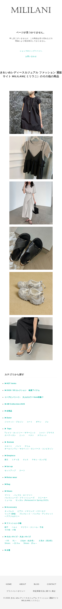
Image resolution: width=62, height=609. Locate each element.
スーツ (22, 470)
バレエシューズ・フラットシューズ (20, 498)
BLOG (36, 584)
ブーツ (7, 495)
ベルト (14, 527)
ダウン (39, 422)
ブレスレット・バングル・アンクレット (36, 514)
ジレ (47, 422)
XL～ (15, 541)
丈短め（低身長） (27, 541)
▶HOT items (10, 383)
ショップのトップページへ (31, 51)
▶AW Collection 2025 (15, 404)
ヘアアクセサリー (12, 516)
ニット (22, 435)
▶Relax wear (11, 477)
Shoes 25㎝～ (30, 543)
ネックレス (9, 511)
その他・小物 (10, 530)
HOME (9, 584)
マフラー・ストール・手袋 (32, 527)
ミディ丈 (15, 460)
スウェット (42, 435)
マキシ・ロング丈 (39, 460)
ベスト (31, 435)
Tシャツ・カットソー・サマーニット (20, 433)
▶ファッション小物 (13, 523)
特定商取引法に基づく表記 (44, 591)
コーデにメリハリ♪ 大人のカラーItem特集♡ (24, 397)
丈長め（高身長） (46, 541)
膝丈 (6, 460)
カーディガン (10, 435)
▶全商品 (8, 411)
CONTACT (51, 584)
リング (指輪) (10, 514)
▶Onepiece (10, 456)
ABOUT (22, 584)
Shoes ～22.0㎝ (12, 543)
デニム (27, 446)
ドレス (25, 460)
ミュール (8, 500)
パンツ (18, 446)
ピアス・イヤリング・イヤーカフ (31, 511)
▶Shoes (8, 491)
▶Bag (7, 484)
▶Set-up (9, 466)
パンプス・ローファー (23, 495)
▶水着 (7, 550)
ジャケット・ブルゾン (14, 422)
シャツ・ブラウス (46, 433)
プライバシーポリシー (15, 591)
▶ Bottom (9, 442)
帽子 (6, 527)
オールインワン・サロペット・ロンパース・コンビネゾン (29, 449)
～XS (7, 541)
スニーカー (42, 498)
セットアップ (10, 470)
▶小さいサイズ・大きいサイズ (18, 537)
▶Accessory (11, 507)
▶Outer (8, 418)
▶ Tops (8, 429)
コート (29, 422)
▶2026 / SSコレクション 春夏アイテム (22, 390)
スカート (8, 446)
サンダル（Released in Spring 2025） (33, 500)
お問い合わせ (31, 56)
